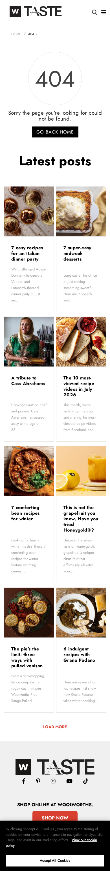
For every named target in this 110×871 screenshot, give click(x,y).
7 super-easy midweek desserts (77, 253)
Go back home (55, 132)
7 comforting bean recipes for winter (25, 513)
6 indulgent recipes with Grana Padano (80, 654)
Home (16, 34)
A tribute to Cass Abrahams (28, 381)
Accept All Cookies (55, 860)
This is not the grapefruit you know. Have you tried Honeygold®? (80, 518)
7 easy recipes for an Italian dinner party (27, 253)
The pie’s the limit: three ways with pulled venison (27, 657)
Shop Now (55, 818)
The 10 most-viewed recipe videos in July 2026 (78, 386)
